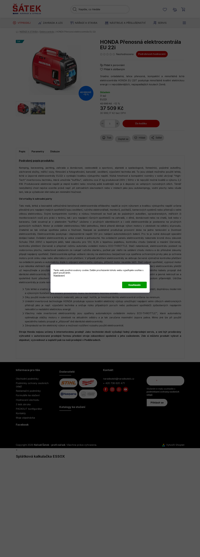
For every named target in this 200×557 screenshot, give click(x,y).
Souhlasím (134, 284)
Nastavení (59, 275)
